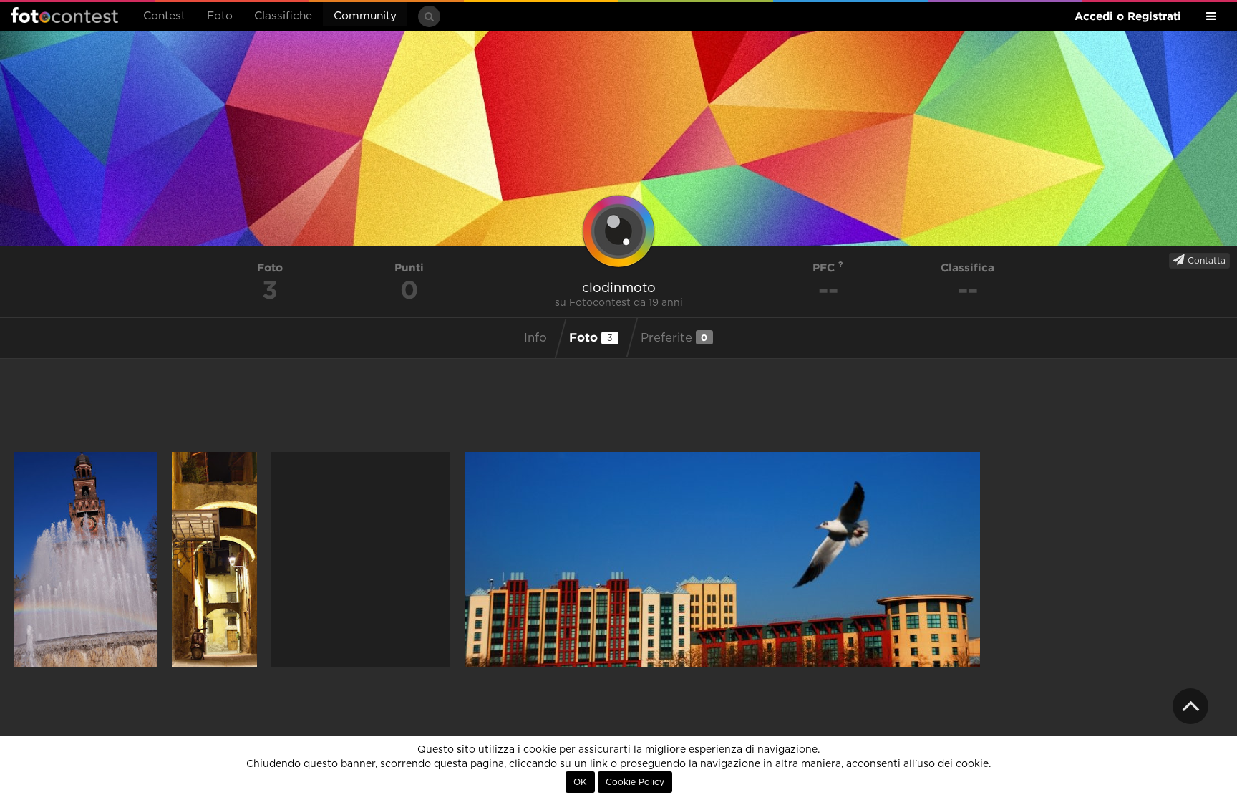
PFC (825, 267)
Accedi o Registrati (1128, 16)
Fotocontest (64, 15)
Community (365, 16)
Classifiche (283, 16)
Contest (164, 16)
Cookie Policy (635, 782)
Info (535, 338)
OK (580, 782)
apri (85, 559)
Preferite (674, 338)
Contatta (1205, 260)
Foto (220, 16)
